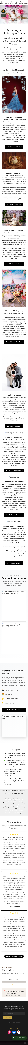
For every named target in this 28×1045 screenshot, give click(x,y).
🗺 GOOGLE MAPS (14, 979)
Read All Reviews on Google (14, 956)
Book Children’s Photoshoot (14, 342)
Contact (21, 3)
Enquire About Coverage (14, 563)
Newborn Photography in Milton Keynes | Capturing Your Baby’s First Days (14, 781)
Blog (16, 3)
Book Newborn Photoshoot (14, 204)
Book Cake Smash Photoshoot (14, 263)
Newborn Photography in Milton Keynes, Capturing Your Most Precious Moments (13, 771)
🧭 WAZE (14, 984)
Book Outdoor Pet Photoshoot (14, 515)
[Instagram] (9, 1032)
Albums (11, 3)
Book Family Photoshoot (14, 426)
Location (7, 3)
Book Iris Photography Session (14, 470)
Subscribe (8, 1017)
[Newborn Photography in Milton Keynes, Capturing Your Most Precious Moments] (15, 764)
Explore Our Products (14, 710)
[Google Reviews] (18, 1032)
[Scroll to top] (25, 1043)
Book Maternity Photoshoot (14, 146)
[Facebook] (14, 1032)
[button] (3, 11)
